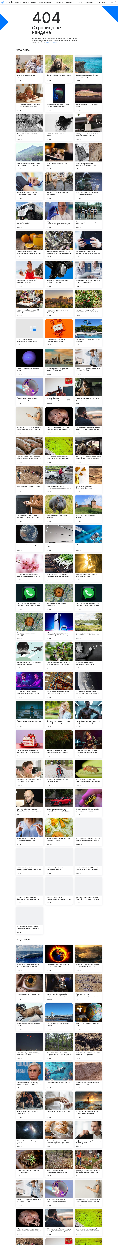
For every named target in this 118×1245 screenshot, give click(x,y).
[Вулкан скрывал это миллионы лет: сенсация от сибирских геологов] (29, 157)
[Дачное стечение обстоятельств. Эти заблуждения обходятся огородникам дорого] (88, 1222)
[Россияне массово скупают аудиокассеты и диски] (59, 333)
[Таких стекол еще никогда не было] (59, 538)
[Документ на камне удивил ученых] (29, 127)
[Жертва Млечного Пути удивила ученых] (29, 1193)
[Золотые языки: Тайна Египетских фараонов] (88, 480)
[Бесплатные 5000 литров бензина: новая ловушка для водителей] (29, 891)
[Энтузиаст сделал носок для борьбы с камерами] (59, 274)
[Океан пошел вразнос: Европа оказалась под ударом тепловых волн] (88, 69)
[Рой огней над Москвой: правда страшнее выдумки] (29, 1105)
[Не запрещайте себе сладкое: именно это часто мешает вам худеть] (29, 744)
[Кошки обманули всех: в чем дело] (59, 157)
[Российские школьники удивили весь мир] (88, 215)
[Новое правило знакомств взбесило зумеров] (29, 274)
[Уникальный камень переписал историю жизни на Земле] (88, 1017)
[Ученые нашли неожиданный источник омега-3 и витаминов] (59, 450)
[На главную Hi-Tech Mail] (8, 2)
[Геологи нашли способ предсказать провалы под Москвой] (59, 1222)
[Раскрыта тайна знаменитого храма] (88, 509)
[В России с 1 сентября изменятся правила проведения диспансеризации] (88, 274)
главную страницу (52, 42)
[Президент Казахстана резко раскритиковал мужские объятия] (29, 1134)
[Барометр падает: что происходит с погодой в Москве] (29, 861)
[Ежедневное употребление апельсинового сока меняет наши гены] (29, 245)
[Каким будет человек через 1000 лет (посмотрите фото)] (88, 715)
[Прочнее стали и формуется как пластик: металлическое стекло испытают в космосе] (59, 245)
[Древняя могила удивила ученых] (59, 69)
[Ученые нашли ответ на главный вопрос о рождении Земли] (59, 979)
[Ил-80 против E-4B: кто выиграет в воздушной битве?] (29, 656)
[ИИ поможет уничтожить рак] (88, 538)
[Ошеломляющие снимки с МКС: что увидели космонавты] (59, 98)
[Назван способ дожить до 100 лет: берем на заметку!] (29, 303)
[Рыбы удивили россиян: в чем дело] (88, 98)
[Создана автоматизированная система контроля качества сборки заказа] (59, 685)
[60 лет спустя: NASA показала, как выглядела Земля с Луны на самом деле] (88, 685)
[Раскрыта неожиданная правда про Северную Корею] (88, 186)
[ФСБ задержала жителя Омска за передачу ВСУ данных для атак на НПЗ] (88, 450)
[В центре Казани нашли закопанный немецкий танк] (88, 157)
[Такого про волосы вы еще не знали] (59, 127)
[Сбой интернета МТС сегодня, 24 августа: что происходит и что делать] (29, 509)
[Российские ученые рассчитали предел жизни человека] (88, 1164)
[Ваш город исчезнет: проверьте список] (88, 1076)
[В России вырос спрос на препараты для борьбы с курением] (29, 832)
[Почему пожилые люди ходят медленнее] (59, 186)
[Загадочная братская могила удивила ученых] (59, 303)
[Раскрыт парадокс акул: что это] (59, 1134)
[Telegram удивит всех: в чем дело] (59, 1164)
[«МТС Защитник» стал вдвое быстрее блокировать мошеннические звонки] (88, 949)
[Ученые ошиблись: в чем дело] (29, 538)
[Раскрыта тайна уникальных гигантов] (59, 509)
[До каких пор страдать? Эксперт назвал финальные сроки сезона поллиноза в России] (59, 715)
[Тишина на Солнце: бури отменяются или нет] (59, 861)
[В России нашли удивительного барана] (29, 1076)
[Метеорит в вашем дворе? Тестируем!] (59, 597)
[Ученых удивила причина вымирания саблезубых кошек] (88, 626)
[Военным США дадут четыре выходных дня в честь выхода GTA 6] (88, 744)
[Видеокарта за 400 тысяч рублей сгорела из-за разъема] (88, 803)
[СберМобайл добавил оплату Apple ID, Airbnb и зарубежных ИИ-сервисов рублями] (88, 891)
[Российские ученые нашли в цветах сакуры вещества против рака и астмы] (29, 568)
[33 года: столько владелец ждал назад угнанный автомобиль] (29, 979)
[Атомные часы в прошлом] (59, 949)
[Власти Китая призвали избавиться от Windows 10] (29, 333)
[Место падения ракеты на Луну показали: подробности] (88, 920)
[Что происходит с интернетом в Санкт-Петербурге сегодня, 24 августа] (29, 421)
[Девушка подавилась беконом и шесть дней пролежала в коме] (88, 979)
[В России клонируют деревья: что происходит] (29, 1222)
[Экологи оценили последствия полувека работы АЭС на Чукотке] (59, 1105)
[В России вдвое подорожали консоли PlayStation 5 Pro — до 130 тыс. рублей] (59, 626)
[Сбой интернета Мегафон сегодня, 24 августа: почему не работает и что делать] (88, 245)
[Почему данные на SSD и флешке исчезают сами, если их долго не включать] (88, 861)
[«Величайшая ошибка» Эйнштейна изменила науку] (88, 656)
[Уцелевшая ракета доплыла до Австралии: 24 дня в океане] (29, 1017)
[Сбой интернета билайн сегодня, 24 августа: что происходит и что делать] (88, 421)
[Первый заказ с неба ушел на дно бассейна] (88, 333)
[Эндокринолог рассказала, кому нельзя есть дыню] (59, 832)
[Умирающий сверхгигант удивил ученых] (59, 1076)
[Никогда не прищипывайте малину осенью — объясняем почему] (88, 303)
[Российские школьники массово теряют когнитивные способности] (29, 715)
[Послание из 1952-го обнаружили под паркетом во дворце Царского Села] (88, 1046)
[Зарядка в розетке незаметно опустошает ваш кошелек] (88, 127)
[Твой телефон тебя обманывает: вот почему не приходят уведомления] (29, 773)
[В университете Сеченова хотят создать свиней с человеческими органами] (29, 450)
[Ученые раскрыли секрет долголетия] (29, 69)
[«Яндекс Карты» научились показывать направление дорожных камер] (29, 949)
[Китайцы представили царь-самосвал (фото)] (29, 215)
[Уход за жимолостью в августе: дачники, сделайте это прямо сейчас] (59, 656)
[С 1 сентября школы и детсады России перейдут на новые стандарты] (29, 98)
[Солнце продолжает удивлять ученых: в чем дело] (88, 568)
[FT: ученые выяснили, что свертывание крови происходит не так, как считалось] (59, 215)
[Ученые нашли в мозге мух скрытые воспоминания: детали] (88, 773)
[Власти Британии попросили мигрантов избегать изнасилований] (59, 362)
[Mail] (2, 2)
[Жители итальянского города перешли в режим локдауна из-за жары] (29, 920)
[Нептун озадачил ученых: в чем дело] (29, 362)
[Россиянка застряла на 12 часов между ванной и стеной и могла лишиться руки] (88, 832)
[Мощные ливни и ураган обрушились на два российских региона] (59, 480)
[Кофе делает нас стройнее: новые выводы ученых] (88, 1193)
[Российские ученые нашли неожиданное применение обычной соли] (29, 392)
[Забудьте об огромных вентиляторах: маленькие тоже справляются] (59, 891)
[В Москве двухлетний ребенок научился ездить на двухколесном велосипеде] (59, 773)
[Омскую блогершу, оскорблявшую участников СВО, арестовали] (59, 392)
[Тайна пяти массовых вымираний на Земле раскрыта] (59, 1017)
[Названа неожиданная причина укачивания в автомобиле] (88, 392)
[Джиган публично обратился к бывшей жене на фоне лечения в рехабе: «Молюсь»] (29, 803)
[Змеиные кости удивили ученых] (29, 480)
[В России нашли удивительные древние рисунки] (88, 1134)
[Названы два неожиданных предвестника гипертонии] (29, 186)
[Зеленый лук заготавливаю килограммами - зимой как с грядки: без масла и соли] (59, 568)
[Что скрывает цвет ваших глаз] (29, 1046)
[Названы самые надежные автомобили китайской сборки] (59, 803)
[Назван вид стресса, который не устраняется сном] (88, 362)
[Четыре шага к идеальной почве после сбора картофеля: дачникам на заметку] (88, 1105)
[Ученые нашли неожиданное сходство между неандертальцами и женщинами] (29, 1164)
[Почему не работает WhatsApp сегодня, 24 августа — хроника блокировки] (29, 597)
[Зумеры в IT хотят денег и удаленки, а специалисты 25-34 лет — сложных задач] (29, 685)
